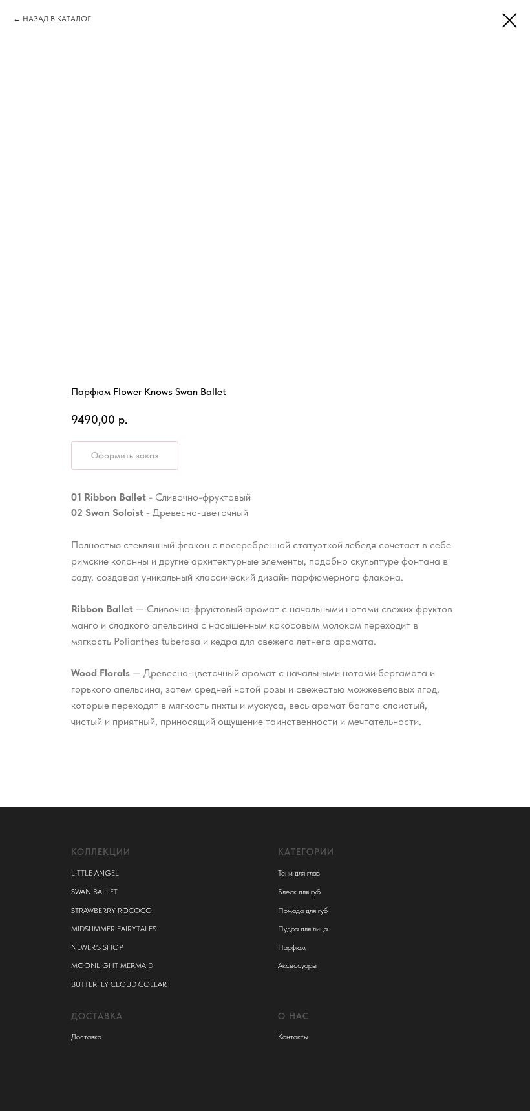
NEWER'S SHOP (97, 947)
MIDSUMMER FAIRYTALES (113, 928)
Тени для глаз (299, 873)
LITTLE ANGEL (95, 873)
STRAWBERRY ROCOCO (111, 910)
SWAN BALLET (94, 891)
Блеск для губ (299, 891)
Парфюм (292, 947)
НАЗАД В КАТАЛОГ (57, 18)
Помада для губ (303, 910)
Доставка (86, 1036)
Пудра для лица (303, 928)
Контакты (293, 1036)
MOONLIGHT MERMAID (112, 965)
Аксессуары (297, 965)
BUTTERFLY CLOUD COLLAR (119, 984)
